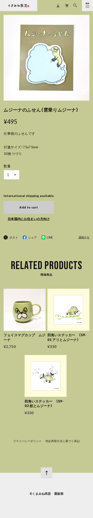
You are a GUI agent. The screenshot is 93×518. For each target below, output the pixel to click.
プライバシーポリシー (27, 441)
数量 (7, 166)
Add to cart (28, 207)
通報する (84, 237)
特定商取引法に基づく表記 (63, 441)
